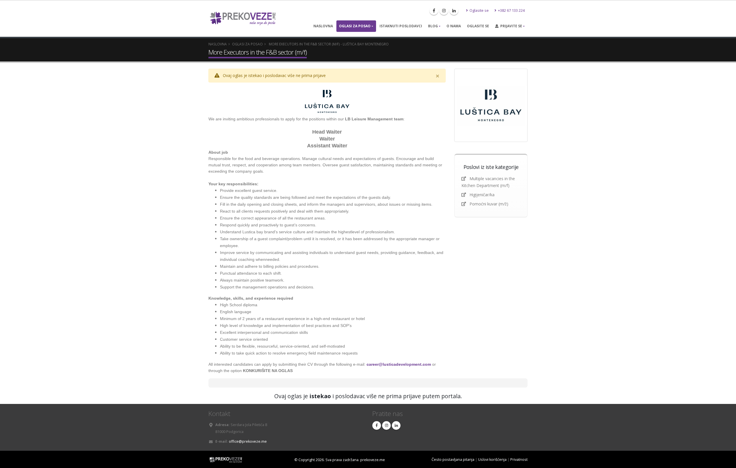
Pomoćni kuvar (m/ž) (488, 204)
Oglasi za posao (355, 26)
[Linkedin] (454, 10)
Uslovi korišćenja (492, 459)
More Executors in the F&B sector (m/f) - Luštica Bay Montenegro (328, 44)
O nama (453, 26)
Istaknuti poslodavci (400, 26)
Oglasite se (479, 10)
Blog (433, 26)
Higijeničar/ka (481, 194)
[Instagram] (444, 10)
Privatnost (519, 459)
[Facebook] (434, 10)
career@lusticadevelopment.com (399, 364)
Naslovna (323, 26)
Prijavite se (510, 26)
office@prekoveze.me (248, 441)
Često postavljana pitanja (453, 459)
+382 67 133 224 (511, 10)
